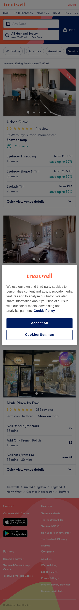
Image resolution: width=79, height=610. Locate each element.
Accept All (39, 323)
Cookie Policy (44, 310)
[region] (39, 305)
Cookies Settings (39, 335)
